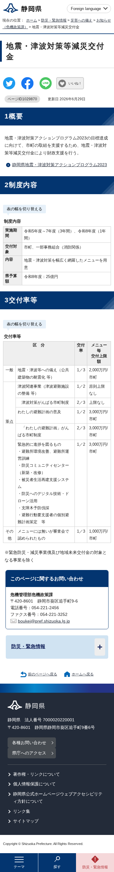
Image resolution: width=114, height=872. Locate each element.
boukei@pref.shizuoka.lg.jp (44, 621)
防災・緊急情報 (54, 20)
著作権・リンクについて (36, 774)
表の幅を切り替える (24, 209)
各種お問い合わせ (29, 742)
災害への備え (81, 20)
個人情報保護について (34, 784)
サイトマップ (26, 821)
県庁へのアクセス (29, 753)
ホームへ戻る (83, 674)
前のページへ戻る (42, 674)
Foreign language (86, 8)
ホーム (31, 20)
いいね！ (75, 83)
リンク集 (21, 811)
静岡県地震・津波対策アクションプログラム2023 (59, 165)
